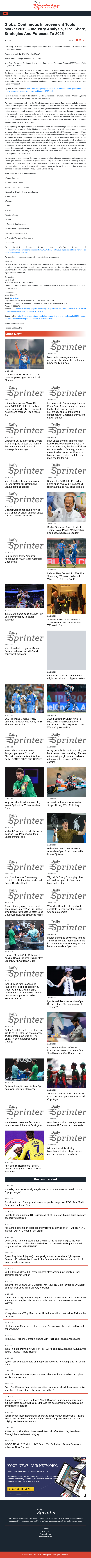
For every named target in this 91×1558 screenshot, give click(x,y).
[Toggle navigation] (5, 13)
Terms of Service (45, 1537)
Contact (46, 1529)
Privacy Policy (45, 1534)
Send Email (14, 298)
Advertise (45, 1531)
